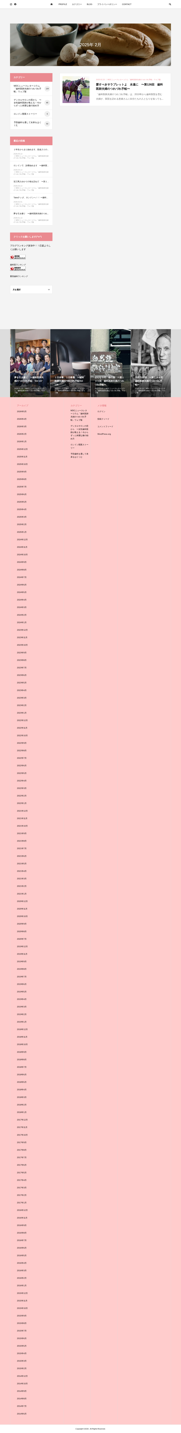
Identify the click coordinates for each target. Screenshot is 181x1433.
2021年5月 (22, 863)
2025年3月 (22, 517)
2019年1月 (22, 1022)
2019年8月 (22, 969)
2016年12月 (22, 1210)
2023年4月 (22, 690)
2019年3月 (22, 1007)
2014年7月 (22, 1406)
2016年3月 (22, 1270)
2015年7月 (22, 1331)
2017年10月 (22, 1135)
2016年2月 (22, 1278)
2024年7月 (22, 577)
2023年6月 (22, 675)
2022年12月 (22, 720)
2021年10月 (22, 826)
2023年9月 (22, 652)
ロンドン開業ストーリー (31, 114)
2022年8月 (22, 750)
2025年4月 (22, 509)
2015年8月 (22, 1323)
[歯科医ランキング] (31, 257)
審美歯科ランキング (19, 276)
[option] (30, 363)
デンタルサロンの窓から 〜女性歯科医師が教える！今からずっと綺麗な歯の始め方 (31, 103)
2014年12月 (22, 1376)
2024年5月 (22, 592)
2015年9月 (22, 1316)
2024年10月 (22, 554)
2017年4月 (22, 1180)
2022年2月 (22, 796)
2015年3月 (22, 1361)
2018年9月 (22, 1052)
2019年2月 (22, 1014)
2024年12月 (22, 539)
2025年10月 (22, 464)
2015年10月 (22, 1308)
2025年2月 (22, 524)
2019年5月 (22, 992)
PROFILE (63, 4)
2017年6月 (22, 1165)
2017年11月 (22, 1127)
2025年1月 (22, 532)
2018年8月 (22, 1059)
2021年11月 (22, 818)
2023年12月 (22, 630)
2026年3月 (22, 426)
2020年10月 (22, 916)
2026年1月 (22, 441)
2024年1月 (22, 622)
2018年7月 (22, 1067)
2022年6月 (22, 765)
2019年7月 (22, 976)
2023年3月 (22, 698)
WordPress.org (104, 434)
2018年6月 (22, 1074)
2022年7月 (22, 758)
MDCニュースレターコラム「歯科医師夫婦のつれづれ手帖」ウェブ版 (31, 89)
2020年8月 (22, 931)
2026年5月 (22, 411)
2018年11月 (22, 1037)
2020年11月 (22, 909)
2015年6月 (22, 1338)
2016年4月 (22, 1263)
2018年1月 (22, 1112)
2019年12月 (22, 946)
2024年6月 (22, 585)
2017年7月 (22, 1157)
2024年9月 (22, 562)
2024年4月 (22, 600)
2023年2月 (22, 705)
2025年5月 (22, 502)
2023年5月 (22, 683)
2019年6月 (22, 984)
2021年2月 (22, 886)
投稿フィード (103, 419)
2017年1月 (22, 1202)
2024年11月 (22, 547)
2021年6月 (22, 856)
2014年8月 (22, 1398)
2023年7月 (22, 667)
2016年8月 (22, 1233)
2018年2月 (22, 1105)
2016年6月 (22, 1248)
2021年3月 (22, 878)
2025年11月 (22, 457)
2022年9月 (22, 743)
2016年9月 (22, 1225)
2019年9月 (22, 961)
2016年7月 (22, 1240)
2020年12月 (22, 901)
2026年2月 (22, 434)
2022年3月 (22, 788)
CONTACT (127, 4)
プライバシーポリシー (107, 4)
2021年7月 (22, 848)
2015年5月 (22, 1346)
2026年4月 (22, 419)
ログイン (101, 411)
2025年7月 (22, 487)
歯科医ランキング (18, 265)
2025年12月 (22, 449)
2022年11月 (22, 728)
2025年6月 (22, 494)
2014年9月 (22, 1391)
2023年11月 (22, 637)
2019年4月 (22, 999)
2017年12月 (22, 1120)
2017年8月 (22, 1150)
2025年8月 (22, 479)
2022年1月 (22, 803)
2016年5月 (22, 1255)
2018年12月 (22, 1029)
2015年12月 (22, 1293)
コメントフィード (105, 426)
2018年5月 (22, 1082)
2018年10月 (22, 1044)
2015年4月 (22, 1353)
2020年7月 (22, 939)
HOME (51, 4)
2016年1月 (22, 1285)
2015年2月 (22, 1368)
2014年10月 (22, 1383)
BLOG (89, 4)
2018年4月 (22, 1089)
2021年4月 (22, 871)
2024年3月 (22, 607)
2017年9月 (22, 1142)
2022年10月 (22, 735)
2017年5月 (22, 1172)
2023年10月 (22, 645)
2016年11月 (22, 1218)
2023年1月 (22, 713)
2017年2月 (22, 1195)
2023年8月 (22, 660)
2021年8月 (22, 841)
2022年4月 (22, 781)
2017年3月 (22, 1187)
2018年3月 (22, 1097)
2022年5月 (22, 773)
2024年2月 (22, 615)
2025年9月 (22, 472)
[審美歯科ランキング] (31, 268)
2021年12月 (22, 811)
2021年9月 (22, 833)
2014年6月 (22, 1414)
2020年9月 (22, 924)
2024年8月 (22, 570)
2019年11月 (22, 954)
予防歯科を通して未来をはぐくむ (31, 123)
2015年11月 (22, 1301)
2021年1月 (22, 894)
